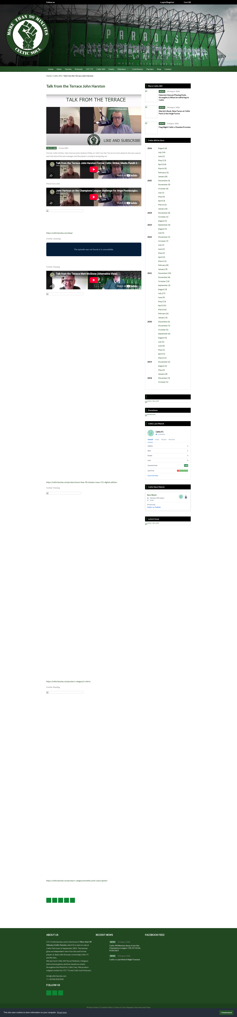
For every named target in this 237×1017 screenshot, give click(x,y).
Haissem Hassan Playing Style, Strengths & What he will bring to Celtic (174, 97)
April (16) (162, 305)
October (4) (163, 188)
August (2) (162, 366)
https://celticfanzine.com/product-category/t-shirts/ (68, 681)
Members (122, 69)
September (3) (164, 285)
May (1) (161, 350)
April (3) (161, 200)
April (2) (161, 257)
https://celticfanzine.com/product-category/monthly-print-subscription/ (77, 880)
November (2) (164, 362)
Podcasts (79, 69)
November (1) (164, 237)
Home (50, 69)
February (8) (163, 265)
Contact (168, 69)
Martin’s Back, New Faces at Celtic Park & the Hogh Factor (174, 112)
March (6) (162, 309)
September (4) (164, 225)
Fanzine (68, 69)
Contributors (137, 69)
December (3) (164, 180)
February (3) (163, 172)
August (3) (162, 289)
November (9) (164, 184)
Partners (150, 69)
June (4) (161, 345)
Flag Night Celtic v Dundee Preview (175, 127)
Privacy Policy (93, 1007)
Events (111, 69)
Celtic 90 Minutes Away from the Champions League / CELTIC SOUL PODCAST (125, 948)
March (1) (162, 261)
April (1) (161, 354)
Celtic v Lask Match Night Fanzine (124, 959)
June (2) (161, 156)
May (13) (162, 160)
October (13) (163, 281)
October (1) (163, 217)
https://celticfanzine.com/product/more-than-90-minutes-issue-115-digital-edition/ (81, 482)
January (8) (162, 176)
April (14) (162, 164)
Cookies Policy (106, 1007)
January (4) (162, 208)
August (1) (162, 221)
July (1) (161, 192)
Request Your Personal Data (138, 1007)
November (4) (164, 213)
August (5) (162, 337)
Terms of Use (119, 1007)
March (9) (162, 168)
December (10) (164, 273)
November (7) (164, 325)
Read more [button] (62, 1012)
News (59, 69)
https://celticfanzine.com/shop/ (59, 233)
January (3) (162, 317)
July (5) (161, 233)
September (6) (164, 333)
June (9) (161, 297)
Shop (159, 69)
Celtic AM (100, 69)
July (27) (161, 293)
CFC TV (89, 69)
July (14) (161, 152)
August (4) (162, 148)
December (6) (164, 321)
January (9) (162, 269)
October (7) (163, 241)
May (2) (161, 253)
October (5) (163, 329)
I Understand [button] (226, 1013)
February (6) (163, 313)
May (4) (161, 196)
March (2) (162, 204)
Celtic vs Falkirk (154, 507)
